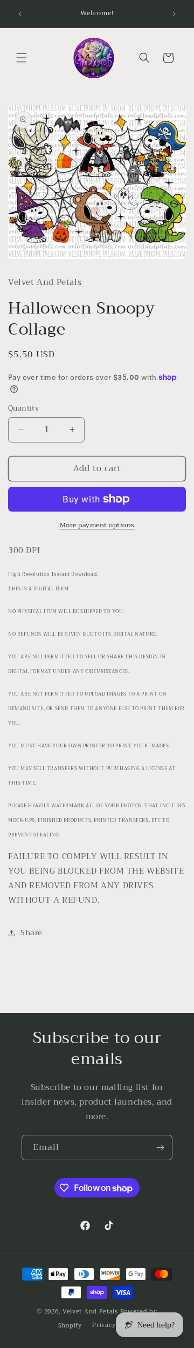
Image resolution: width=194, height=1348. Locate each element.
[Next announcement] (174, 14)
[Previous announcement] (20, 14)
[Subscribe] (160, 1147)
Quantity (23, 408)
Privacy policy (114, 1325)
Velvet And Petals (90, 1311)
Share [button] (31, 932)
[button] (21, 58)
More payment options (97, 525)
